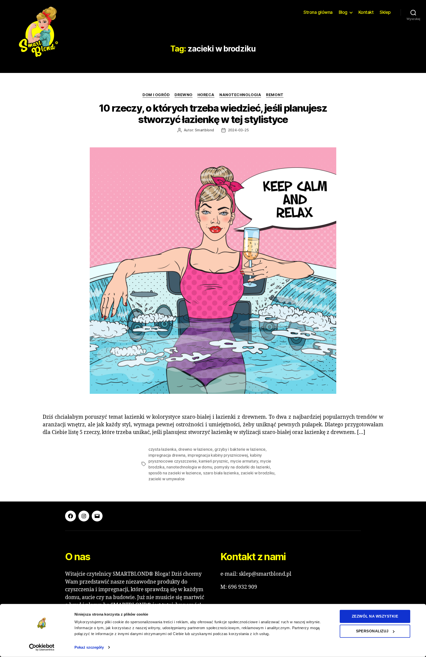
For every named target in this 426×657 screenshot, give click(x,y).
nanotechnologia (240, 95)
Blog (343, 12)
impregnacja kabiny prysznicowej (218, 455)
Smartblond (204, 130)
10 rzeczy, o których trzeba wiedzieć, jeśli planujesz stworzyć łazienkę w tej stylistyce (213, 113)
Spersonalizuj (372, 631)
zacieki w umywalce (166, 478)
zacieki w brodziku (257, 472)
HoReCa (205, 95)
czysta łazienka (162, 449)
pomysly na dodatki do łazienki (242, 467)
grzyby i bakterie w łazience (239, 449)
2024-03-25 (238, 130)
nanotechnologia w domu (189, 467)
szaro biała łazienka (221, 472)
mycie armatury (244, 461)
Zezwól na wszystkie (375, 616)
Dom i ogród (156, 95)
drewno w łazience (195, 449)
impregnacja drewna (166, 455)
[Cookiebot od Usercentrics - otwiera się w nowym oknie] (41, 647)
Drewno (183, 95)
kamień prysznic (213, 461)
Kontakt (366, 12)
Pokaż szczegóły (89, 647)
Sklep (385, 12)
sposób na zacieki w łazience (174, 472)
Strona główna (318, 12)
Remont (274, 95)
